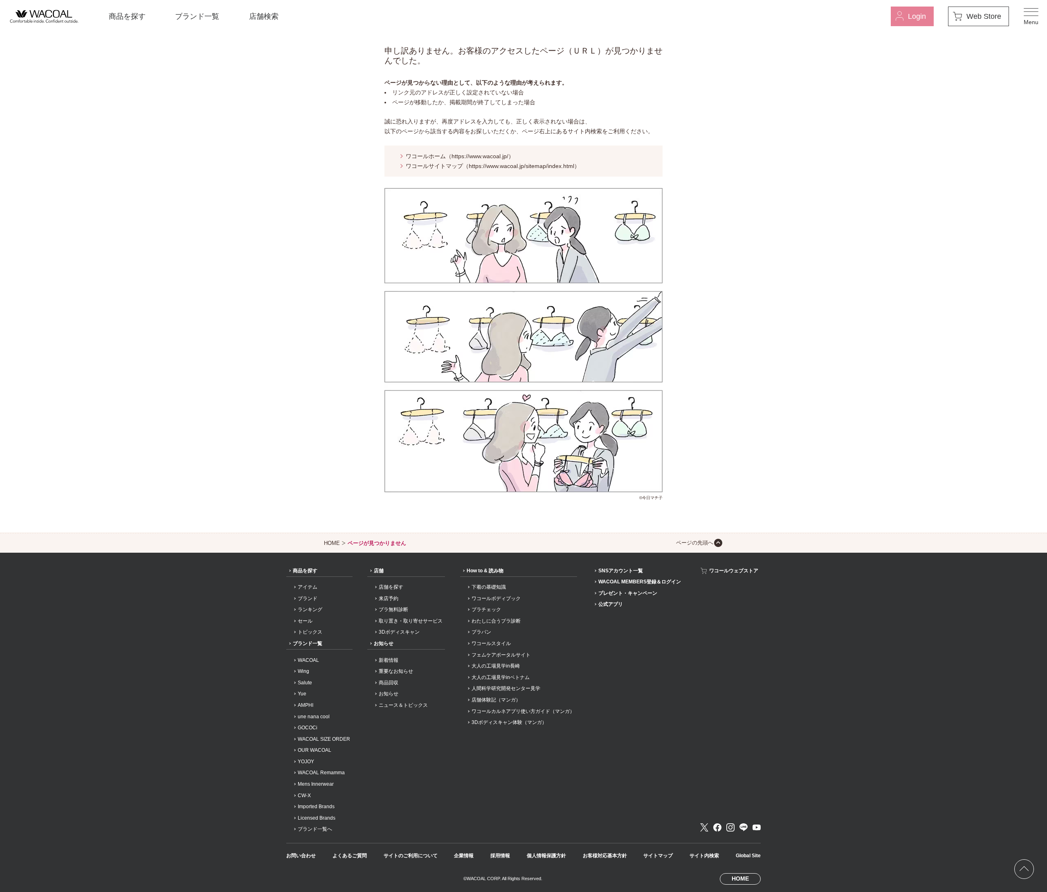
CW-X (304, 795)
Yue (302, 694)
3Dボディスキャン (399, 632)
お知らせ (383, 643)
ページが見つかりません (377, 543)
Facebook (717, 827)
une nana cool (314, 716)
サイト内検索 (704, 855)
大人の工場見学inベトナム (501, 677)
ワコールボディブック (496, 598)
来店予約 (388, 598)
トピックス (310, 632)
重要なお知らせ (396, 671)
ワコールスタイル (491, 643)
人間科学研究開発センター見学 (506, 688)
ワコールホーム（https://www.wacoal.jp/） (460, 156)
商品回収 (388, 683)
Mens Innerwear (316, 784)
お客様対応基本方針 (605, 855)
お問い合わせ (301, 855)
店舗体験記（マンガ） (496, 700)
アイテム (307, 587)
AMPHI (305, 705)
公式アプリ (610, 604)
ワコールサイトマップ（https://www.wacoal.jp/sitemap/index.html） (493, 166)
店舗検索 (264, 16)
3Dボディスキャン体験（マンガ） (509, 722)
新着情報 (388, 660)
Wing (303, 671)
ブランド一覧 (197, 16)
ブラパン (481, 632)
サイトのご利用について (411, 855)
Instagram (730, 827)
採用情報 (500, 855)
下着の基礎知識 (489, 587)
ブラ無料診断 (393, 609)
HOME (332, 543)
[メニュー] (1031, 16)
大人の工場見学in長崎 (496, 666)
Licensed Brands (316, 818)
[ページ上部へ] (1024, 869)
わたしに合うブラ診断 (496, 621)
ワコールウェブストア (733, 571)
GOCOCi (307, 728)
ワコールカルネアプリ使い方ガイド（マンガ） (523, 711)
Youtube (757, 827)
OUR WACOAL (314, 750)
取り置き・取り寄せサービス (411, 621)
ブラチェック (486, 609)
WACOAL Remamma (321, 772)
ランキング (310, 609)
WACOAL (308, 660)
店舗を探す (391, 587)
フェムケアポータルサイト (501, 655)
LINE (743, 827)
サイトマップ (658, 855)
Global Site (748, 855)
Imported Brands (316, 806)
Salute (305, 683)
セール (305, 621)
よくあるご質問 (350, 855)
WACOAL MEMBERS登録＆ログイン (639, 582)
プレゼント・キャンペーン (627, 593)
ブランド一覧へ (315, 829)
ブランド (307, 598)
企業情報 (464, 855)
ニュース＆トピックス (403, 705)
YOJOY (306, 761)
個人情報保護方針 (546, 855)
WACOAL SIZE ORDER (324, 739)
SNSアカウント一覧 (620, 571)
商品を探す (127, 16)
